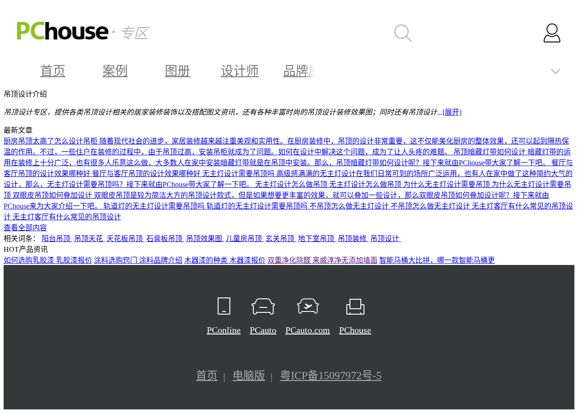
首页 (52, 71)
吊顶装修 (353, 238)
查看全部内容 (25, 228)
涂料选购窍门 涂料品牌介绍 (138, 260)
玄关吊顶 (281, 238)
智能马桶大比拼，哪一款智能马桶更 (437, 260)
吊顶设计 (385, 238)
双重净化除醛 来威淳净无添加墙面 (322, 260)
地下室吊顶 (317, 238)
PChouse (355, 330)
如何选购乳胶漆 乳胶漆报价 (48, 260)
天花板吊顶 (125, 238)
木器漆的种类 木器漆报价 (225, 260)
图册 (177, 71)
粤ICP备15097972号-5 (331, 375)
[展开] (452, 112)
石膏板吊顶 (165, 238)
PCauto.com (307, 330)
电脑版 (249, 375)
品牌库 (302, 71)
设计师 (240, 71)
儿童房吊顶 (245, 238)
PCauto (263, 330)
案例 (115, 71)
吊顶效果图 (205, 238)
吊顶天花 (89, 238)
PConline (224, 330)
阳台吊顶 (57, 238)
